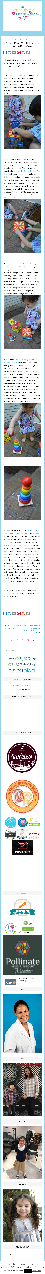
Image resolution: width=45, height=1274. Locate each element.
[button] (22, 34)
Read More (36, 1271)
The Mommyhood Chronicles (22, 17)
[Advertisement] (22, 872)
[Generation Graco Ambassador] (10, 827)
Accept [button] (27, 1271)
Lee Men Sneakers (22, 689)
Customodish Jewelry (22, 686)
